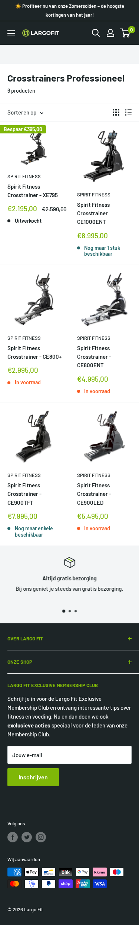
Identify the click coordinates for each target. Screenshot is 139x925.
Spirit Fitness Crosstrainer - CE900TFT (24, 494)
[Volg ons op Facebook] (12, 837)
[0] (125, 33)
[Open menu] (11, 33)
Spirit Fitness (24, 176)
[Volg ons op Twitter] (26, 837)
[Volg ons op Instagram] (41, 837)
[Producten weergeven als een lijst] (128, 112)
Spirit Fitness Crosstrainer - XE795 (32, 190)
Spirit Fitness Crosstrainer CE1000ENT (93, 213)
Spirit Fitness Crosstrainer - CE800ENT (94, 357)
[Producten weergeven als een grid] (116, 112)
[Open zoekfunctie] (96, 33)
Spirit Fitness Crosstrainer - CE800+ (34, 352)
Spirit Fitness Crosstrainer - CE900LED (94, 494)
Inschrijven (33, 776)
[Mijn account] (110, 33)
